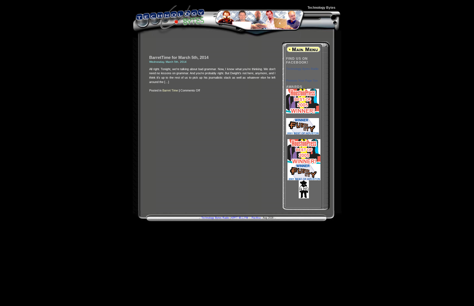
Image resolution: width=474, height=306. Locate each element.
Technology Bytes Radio (302, 68)
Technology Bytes (321, 8)
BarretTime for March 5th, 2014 (178, 57)
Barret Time (170, 90)
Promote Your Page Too (302, 80)
